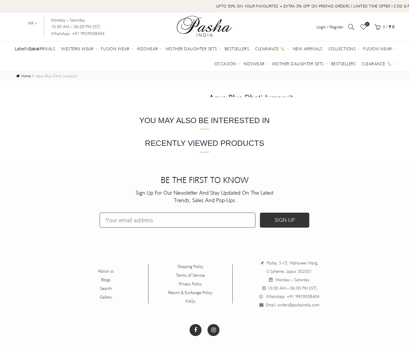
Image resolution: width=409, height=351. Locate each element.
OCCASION (225, 63)
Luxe (34, 49)
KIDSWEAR (254, 63)
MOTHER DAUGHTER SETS (298, 63)
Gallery (106, 297)
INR (31, 23)
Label (20, 49)
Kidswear (147, 48)
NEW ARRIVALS (307, 48)
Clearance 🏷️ (270, 48)
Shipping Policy (190, 266)
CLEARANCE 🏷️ (377, 63)
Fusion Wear (115, 48)
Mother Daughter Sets (191, 48)
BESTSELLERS (343, 63)
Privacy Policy (190, 284)
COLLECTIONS (342, 48)
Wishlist (367, 24)
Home (26, 76)
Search (106, 288)
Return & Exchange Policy (190, 292)
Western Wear (77, 48)
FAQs (190, 301)
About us (105, 271)
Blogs (105, 279)
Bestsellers (237, 48)
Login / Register (329, 27)
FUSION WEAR (377, 48)
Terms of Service (190, 275)
